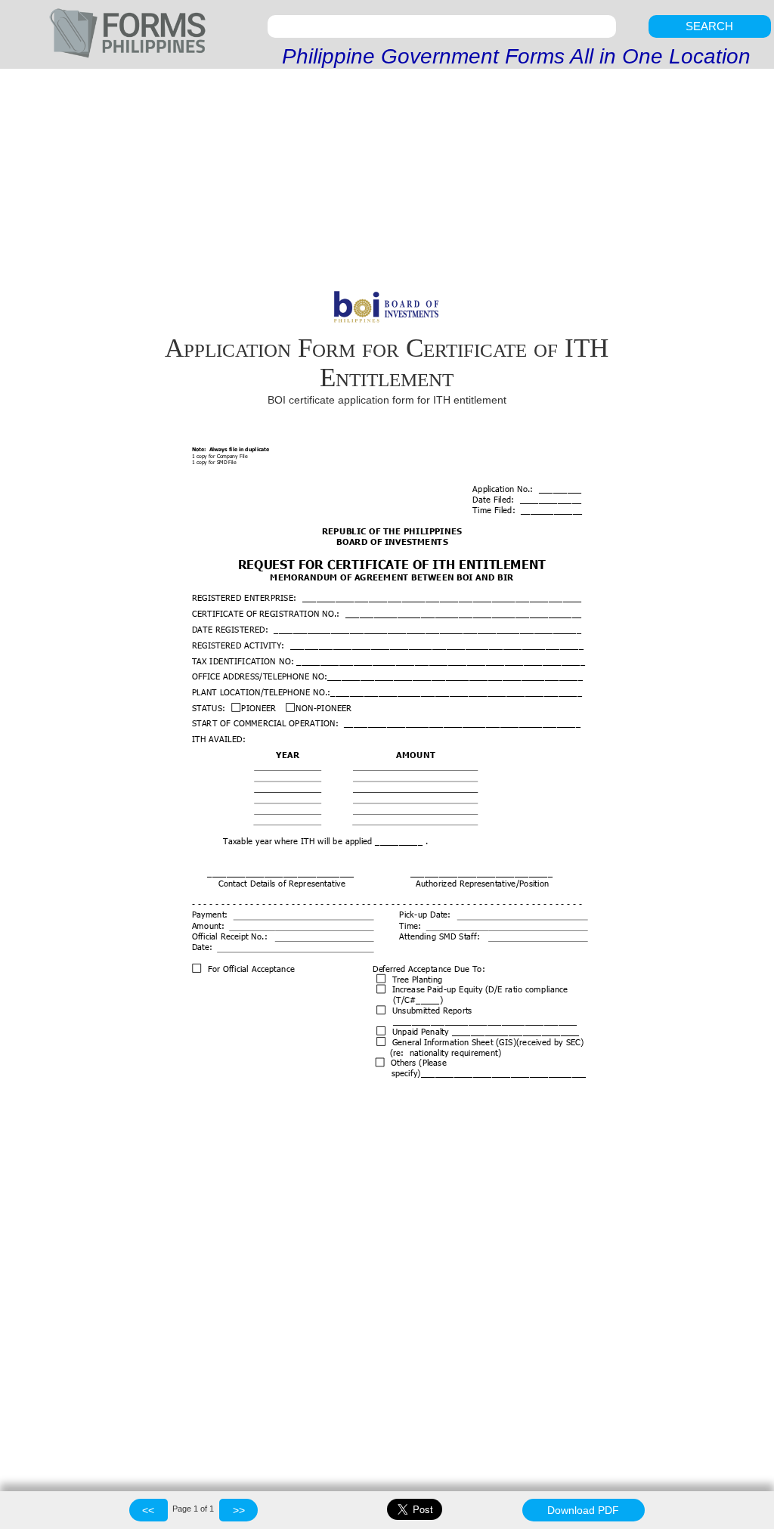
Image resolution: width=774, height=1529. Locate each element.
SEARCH (709, 26)
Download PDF (583, 1510)
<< (148, 1510)
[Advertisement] (387, 182)
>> (239, 1510)
